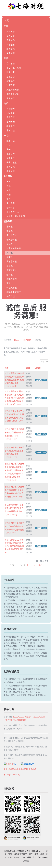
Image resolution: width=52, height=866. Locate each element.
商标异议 (10, 117)
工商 (6, 26)
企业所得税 (11, 235)
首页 (6, 20)
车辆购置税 (11, 270)
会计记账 (10, 63)
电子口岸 (10, 154)
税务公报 (10, 72)
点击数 (38, 368)
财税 (6, 58)
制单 (8, 181)
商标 (6, 103)
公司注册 (10, 31)
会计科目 (10, 207)
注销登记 (10, 44)
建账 (8, 186)
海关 (8, 149)
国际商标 (10, 122)
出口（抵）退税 (13, 68)
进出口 (7, 135)
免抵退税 (10, 158)
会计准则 (10, 203)
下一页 (33, 565)
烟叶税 (9, 274)
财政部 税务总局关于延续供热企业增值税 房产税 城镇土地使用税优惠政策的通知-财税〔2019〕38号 (14, 379)
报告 (8, 199)
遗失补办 (10, 40)
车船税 (9, 266)
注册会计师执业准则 (15, 216)
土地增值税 (11, 261)
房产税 (9, 253)
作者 (28, 368)
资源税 (9, 244)
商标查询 (10, 108)
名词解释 (10, 53)
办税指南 (10, 76)
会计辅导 (8, 176)
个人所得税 (11, 239)
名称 (6, 368)
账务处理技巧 (12, 212)
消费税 (9, 231)
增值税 (9, 226)
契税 (8, 283)
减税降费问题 (12, 90)
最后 (40, 565)
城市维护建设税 (13, 248)
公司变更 (10, 36)
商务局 (9, 145)
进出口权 (10, 140)
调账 (8, 194)
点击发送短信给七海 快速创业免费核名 (20, 769)
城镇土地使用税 (13, 292)
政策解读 (10, 81)
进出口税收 (11, 162)
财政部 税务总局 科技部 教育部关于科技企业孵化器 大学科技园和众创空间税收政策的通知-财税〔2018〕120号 (14, 397)
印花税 (9, 257)
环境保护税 (11, 288)
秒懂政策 (10, 85)
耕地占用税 (11, 279)
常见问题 (10, 130)
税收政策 (8, 221)
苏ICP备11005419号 (12, 775)
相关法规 (10, 49)
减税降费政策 (12, 94)
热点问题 (10, 296)
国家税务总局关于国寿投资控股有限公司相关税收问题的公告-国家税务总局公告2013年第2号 (14, 546)
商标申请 (10, 113)
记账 (8, 190)
